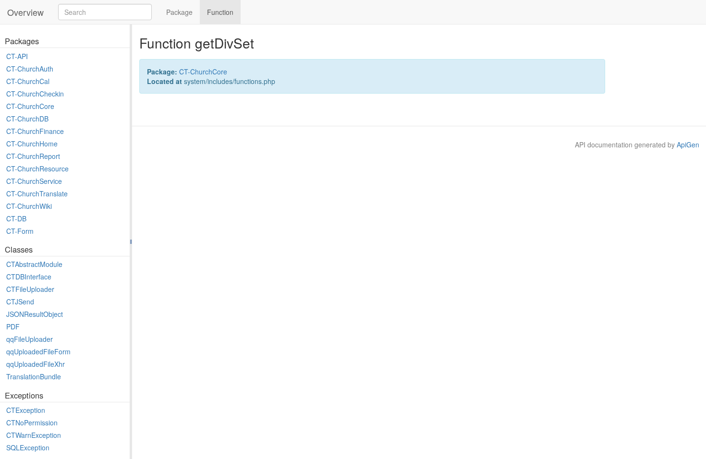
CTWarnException (33, 435)
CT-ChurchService (34, 181)
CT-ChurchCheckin (35, 93)
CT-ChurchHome (32, 143)
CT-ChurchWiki (29, 206)
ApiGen (688, 144)
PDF (13, 326)
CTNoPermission (32, 422)
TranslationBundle (33, 376)
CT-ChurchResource (37, 168)
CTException (25, 410)
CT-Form (20, 231)
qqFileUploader (29, 339)
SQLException (27, 447)
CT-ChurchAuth (29, 68)
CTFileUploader (30, 289)
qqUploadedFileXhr (35, 364)
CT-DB (16, 218)
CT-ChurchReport (33, 156)
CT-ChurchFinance (35, 131)
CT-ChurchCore (30, 106)
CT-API (17, 56)
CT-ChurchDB (27, 118)
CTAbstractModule (34, 264)
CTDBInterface (28, 276)
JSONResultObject (34, 314)
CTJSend (20, 301)
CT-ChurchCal (27, 81)
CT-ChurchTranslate (37, 193)
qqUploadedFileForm (38, 351)
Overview (25, 12)
